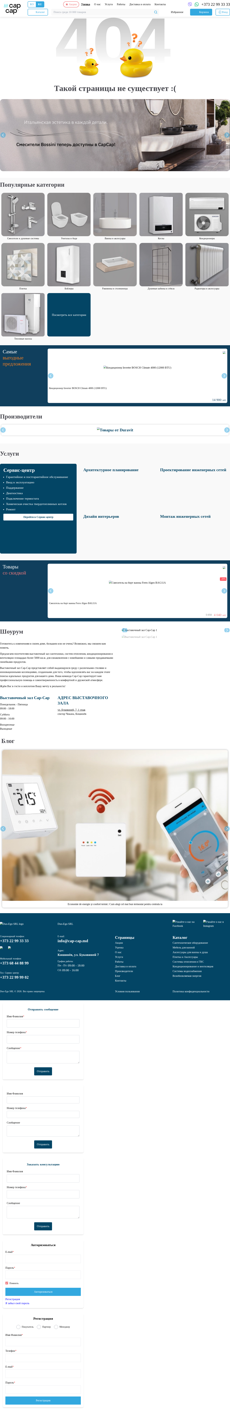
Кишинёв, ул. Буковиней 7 (78, 955)
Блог (7, 741)
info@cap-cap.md (73, 941)
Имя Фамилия (15, 1016)
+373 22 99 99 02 (14, 977)
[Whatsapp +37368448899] (196, 4)
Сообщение (14, 1048)
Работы (121, 4)
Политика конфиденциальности (191, 991)
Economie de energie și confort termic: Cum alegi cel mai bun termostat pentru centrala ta (115, 904)
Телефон (11, 1350)
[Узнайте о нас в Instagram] (216, 924)
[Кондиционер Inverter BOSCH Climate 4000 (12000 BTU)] (137, 368)
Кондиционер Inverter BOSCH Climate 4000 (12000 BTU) (78, 388)
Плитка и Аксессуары (185, 957)
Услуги (109, 4)
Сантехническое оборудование (190, 942)
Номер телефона (17, 1032)
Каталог (180, 937)
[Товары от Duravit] (115, 430)
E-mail (9, 1251)
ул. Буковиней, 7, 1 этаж (71, 709)
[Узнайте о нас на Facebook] (187, 924)
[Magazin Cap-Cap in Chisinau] (12, 8)
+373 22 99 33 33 (215, 4)
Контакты (160, 4)
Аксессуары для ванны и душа (190, 952)
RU (40, 4)
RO (32, 4)
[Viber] (2, 949)
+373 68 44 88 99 (14, 963)
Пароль (10, 1267)
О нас (97, 4)
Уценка (85, 4)
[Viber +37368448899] (190, 4)
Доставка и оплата (140, 4)
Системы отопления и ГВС (188, 961)
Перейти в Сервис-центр (38, 517)
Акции (73, 4)
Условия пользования (127, 991)
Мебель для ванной (184, 947)
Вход (225, 12)
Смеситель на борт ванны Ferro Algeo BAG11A (73, 603)
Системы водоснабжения (187, 971)
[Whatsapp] (10, 949)
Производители (21, 416)
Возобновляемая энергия (187, 975)
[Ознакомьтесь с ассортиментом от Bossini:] (115, 135)
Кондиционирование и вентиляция (193, 966)
